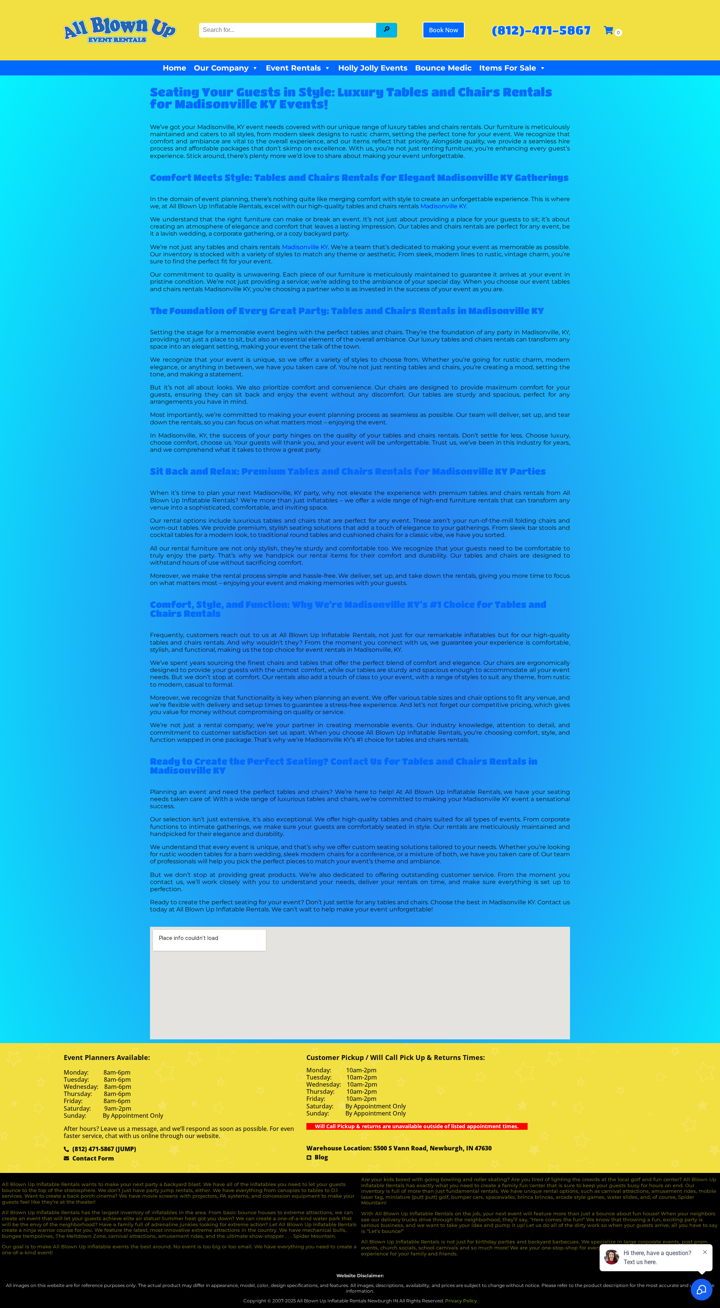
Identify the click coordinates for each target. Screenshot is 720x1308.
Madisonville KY (443, 206)
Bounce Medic (443, 67)
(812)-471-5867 (540, 30)
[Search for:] (288, 30)
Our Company (221, 67)
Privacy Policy (461, 1300)
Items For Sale (507, 67)
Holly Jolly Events (373, 67)
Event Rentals (293, 67)
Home (174, 67)
